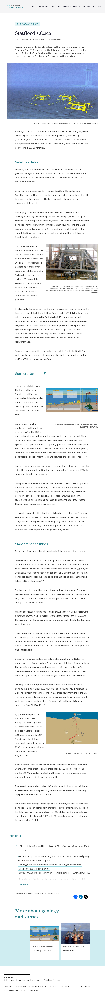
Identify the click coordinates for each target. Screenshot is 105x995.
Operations (44, 7)
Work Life (56, 7)
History (86, 7)
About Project (87, 986)
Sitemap (75, 986)
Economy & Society (71, 7)
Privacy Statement (61, 986)
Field (33, 7)
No (99, 7)
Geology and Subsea (27, 24)
